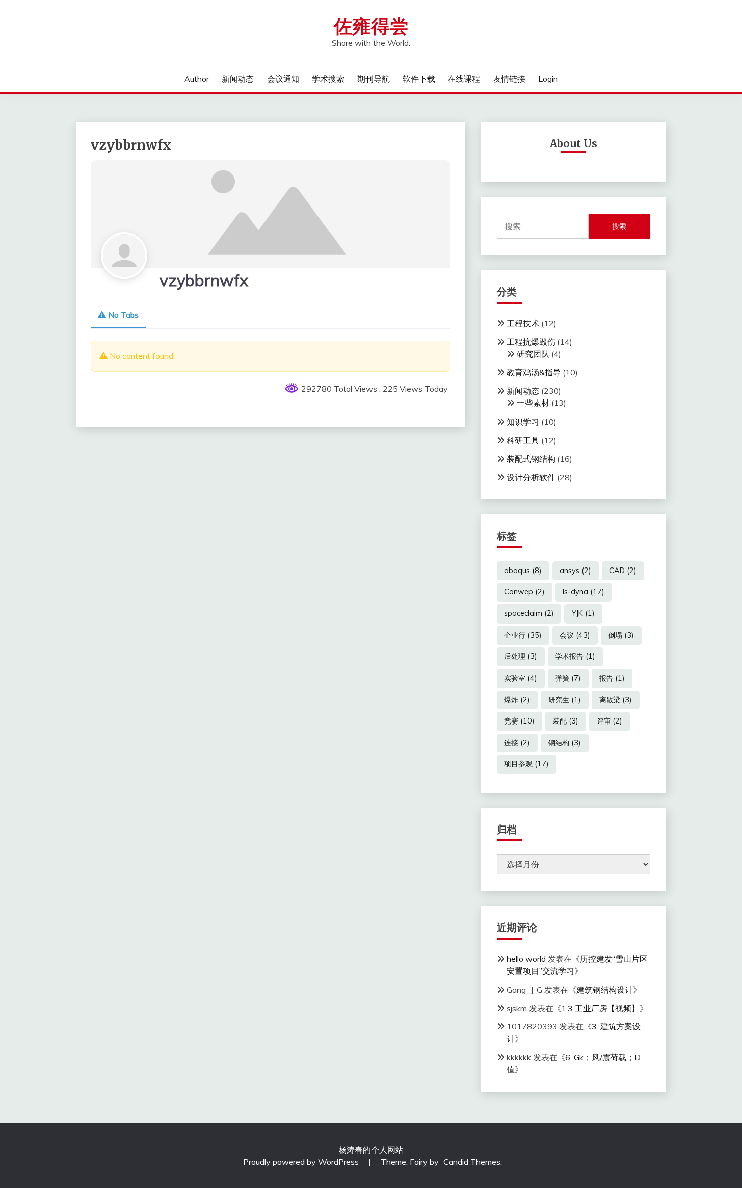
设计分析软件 (531, 477)
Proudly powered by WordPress (302, 1162)
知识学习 (523, 422)
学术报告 (575, 656)
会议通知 (283, 79)
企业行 (523, 635)
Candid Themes (471, 1162)
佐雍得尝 (371, 26)
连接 (517, 742)
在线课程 (464, 79)
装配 (565, 721)
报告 (612, 678)
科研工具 (523, 440)
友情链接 (509, 79)
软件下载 (419, 79)
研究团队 (533, 354)
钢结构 (564, 742)
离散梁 (615, 699)
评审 (609, 721)
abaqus (523, 570)
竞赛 (519, 721)
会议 (575, 635)
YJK (583, 613)
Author (196, 79)
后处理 (520, 656)
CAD (623, 570)
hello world (526, 959)
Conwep (524, 591)
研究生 (564, 699)
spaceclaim (529, 613)
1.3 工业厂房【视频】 (600, 1008)
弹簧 (568, 678)
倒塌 (621, 635)
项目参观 (526, 763)
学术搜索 (328, 79)
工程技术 (523, 323)
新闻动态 (238, 79)
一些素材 (533, 403)
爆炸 (517, 699)
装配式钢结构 (531, 459)
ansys (575, 570)
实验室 (520, 678)
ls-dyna (583, 591)
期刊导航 (373, 79)
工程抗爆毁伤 (531, 342)
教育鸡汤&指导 (534, 372)
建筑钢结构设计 (604, 990)
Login (548, 79)
